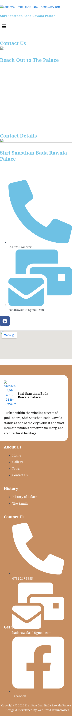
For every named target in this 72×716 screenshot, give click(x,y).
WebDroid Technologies (53, 710)
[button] (36, 26)
